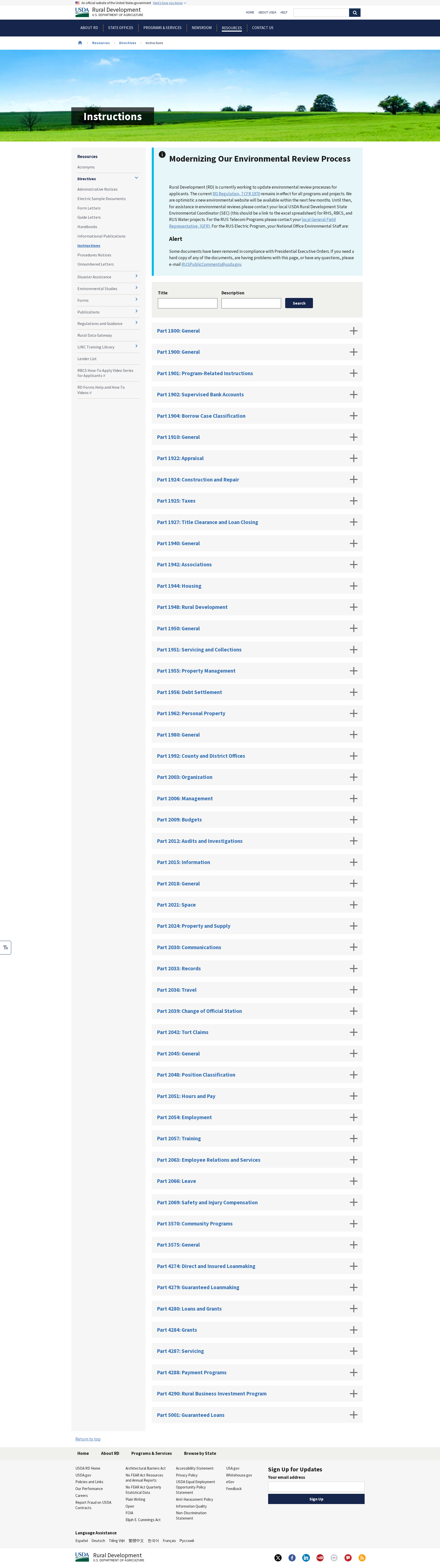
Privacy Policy (187, 1475)
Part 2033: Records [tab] (179, 968)
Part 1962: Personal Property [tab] (191, 713)
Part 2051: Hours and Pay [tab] (186, 1096)
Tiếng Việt (117, 1540)
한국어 (153, 1540)
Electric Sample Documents (101, 198)
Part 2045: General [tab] (178, 1053)
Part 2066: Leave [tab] (176, 1181)
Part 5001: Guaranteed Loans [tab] (191, 1415)
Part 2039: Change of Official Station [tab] (199, 1011)
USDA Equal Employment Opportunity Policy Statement (195, 1487)
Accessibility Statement (195, 1468)
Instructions (88, 245)
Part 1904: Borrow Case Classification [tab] (201, 415)
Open (130, 1506)
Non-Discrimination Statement (191, 1515)
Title (163, 293)
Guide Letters (89, 217)
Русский (187, 1540)
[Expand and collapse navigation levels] (136, 178)
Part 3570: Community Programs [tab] (195, 1223)
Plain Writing (135, 1499)
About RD (110, 1453)
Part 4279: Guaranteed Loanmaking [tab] (198, 1287)
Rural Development (117, 12)
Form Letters (89, 208)
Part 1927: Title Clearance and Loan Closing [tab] (207, 522)
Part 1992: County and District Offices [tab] (201, 755)
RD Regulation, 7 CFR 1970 (236, 194)
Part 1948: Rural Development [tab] (192, 607)
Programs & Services (151, 1453)
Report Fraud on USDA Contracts (93, 1505)
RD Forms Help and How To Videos (101, 390)
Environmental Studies (97, 288)
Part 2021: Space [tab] (176, 904)
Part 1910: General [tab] (178, 437)
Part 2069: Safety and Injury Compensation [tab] (207, 1202)
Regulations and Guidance (99, 323)
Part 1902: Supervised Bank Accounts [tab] (200, 394)
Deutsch (98, 1540)
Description (233, 293)
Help (284, 12)
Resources (101, 43)
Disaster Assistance (94, 276)
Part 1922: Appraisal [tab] (180, 458)
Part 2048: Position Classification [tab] (196, 1074)
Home (250, 12)
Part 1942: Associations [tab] (184, 564)
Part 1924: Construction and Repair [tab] (198, 479)
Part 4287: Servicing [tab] (180, 1351)
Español (81, 1540)
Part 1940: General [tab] (178, 543)
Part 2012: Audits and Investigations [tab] (200, 841)
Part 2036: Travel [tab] (177, 989)
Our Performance (89, 1488)
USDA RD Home (87, 1468)
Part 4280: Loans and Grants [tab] (189, 1308)
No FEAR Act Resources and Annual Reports (144, 1478)
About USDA (267, 12)
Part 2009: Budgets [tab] (179, 819)
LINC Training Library (95, 346)
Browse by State (200, 1453)
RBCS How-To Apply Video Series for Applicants (105, 373)
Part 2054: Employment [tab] (184, 1117)
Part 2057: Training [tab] (179, 1138)
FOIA (129, 1512)
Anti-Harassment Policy (194, 1499)
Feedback (234, 1488)
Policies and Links (89, 1481)
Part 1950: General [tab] (178, 628)
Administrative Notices (97, 189)
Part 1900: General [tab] (178, 351)
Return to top (88, 1439)
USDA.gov (83, 1475)
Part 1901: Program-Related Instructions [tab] (205, 373)
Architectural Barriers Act (146, 1468)
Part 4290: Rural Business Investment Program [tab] (212, 1393)
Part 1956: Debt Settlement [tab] (189, 692)
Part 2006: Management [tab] (185, 798)
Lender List (87, 358)
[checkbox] (5, 948)
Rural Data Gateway (94, 335)
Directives (127, 43)
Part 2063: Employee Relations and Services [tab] (208, 1159)
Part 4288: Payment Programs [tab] (192, 1372)
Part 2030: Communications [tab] (189, 947)
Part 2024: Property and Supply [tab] (193, 925)
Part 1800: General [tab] (178, 330)
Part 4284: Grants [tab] (177, 1329)
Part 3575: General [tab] (178, 1244)
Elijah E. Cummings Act (143, 1519)
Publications (88, 312)
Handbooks (87, 226)
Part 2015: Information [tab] (183, 862)
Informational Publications (101, 236)
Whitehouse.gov (239, 1475)
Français (169, 1540)
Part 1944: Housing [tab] (179, 585)
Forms (83, 300)
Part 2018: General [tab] (178, 883)
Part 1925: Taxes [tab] (176, 500)
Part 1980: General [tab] (178, 734)
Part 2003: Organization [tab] (184, 777)
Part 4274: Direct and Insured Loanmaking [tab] (206, 1266)
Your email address (286, 1477)
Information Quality (191, 1506)
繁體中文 (136, 1540)
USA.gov (232, 1468)
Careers (81, 1495)
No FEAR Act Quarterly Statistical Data (143, 1490)
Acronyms (86, 166)
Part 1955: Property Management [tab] (196, 670)
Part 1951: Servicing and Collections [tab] (199, 649)
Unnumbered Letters (95, 264)
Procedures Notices (94, 254)
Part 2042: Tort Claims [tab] (183, 1032)
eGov (230, 1481)
